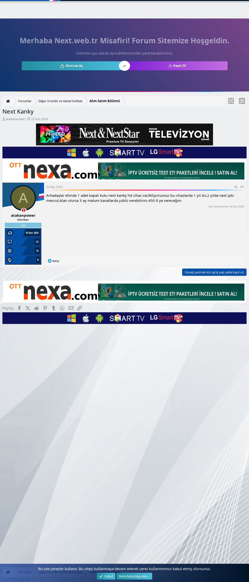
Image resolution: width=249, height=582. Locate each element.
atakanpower (15, 119)
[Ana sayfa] (8, 101)
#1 (242, 187)
